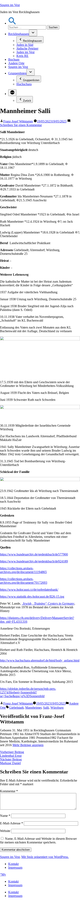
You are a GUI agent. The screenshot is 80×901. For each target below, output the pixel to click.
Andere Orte (16, 63)
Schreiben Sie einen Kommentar (21, 125)
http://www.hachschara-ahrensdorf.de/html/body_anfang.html (39, 660)
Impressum (15, 867)
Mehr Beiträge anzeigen (28, 745)
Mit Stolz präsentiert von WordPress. (45, 857)
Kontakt (13, 864)
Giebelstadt (16, 707)
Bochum (13, 59)
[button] (12, 23)
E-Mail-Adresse (11, 823)
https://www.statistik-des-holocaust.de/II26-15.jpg (32, 596)
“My (3, 874)
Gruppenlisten (17, 73)
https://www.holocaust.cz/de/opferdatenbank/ (29, 589)
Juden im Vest (25, 52)
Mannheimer (33, 707)
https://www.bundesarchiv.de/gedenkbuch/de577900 (34, 554)
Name (5, 815)
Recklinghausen (18, 34)
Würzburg (57, 707)
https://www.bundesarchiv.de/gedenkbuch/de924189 (34, 561)
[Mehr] (12, 92)
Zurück (27, 100)
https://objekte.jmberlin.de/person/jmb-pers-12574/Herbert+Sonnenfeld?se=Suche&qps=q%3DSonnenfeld (28, 692)
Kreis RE (22, 56)
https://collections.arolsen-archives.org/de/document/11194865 (23, 570)
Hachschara (24, 84)
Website (5, 831)
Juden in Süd (24, 44)
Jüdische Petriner (27, 48)
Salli (46, 707)
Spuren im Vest (10, 5)
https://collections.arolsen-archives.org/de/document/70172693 (23, 580)
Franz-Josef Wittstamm (18, 121)
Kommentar (9, 791)
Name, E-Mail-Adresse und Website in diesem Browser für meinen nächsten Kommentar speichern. (38, 840)
